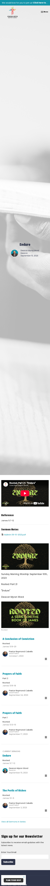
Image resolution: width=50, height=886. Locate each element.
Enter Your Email (8, 852)
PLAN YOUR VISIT (13, 880)
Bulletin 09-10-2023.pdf (15, 534)
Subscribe (8, 862)
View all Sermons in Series (13, 821)
